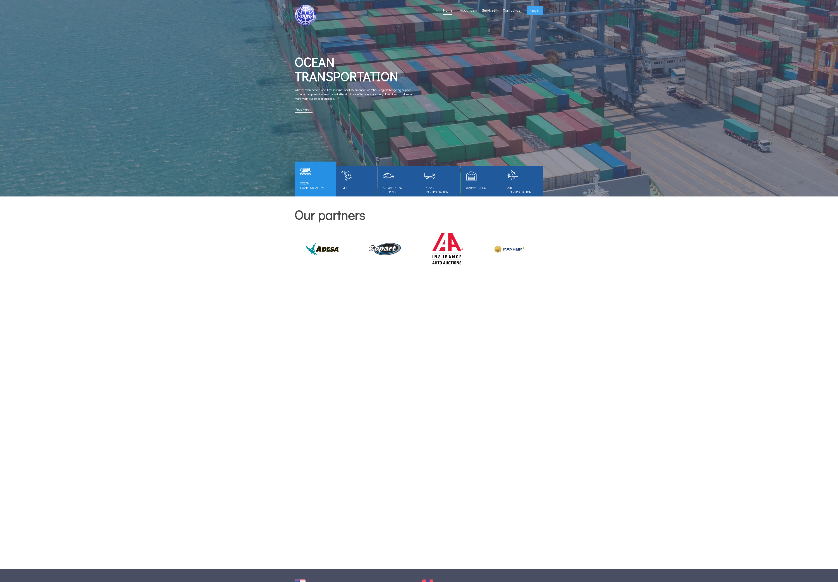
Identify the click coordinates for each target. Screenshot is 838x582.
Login (534, 10)
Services (488, 10)
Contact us (511, 10)
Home (447, 10)
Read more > (303, 109)
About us (467, 10)
